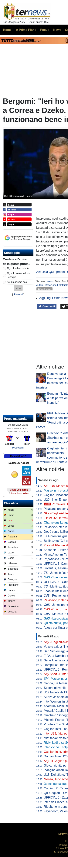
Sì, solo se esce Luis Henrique (18, 275)
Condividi (48, 306)
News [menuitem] (57, 29)
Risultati (18, 294)
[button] (18, 288)
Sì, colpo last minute (18, 268)
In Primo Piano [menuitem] (25, 29)
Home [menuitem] (7, 29)
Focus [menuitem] (44, 29)
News (50, 281)
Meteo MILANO (18, 456)
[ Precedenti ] (18, 447)
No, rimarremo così (17, 282)
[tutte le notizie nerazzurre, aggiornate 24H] (27, 11)
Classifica (11, 503)
